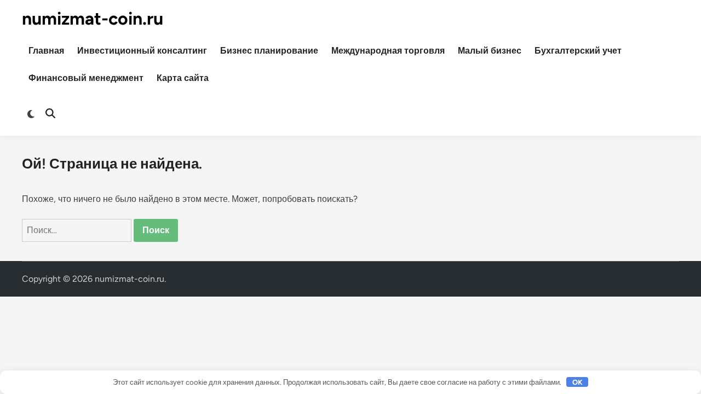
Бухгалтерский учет (578, 50)
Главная (46, 50)
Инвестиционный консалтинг (142, 50)
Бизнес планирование (269, 50)
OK (577, 382)
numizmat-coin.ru (92, 18)
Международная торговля (388, 50)
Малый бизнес (489, 50)
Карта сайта (183, 78)
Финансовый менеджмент (85, 78)
